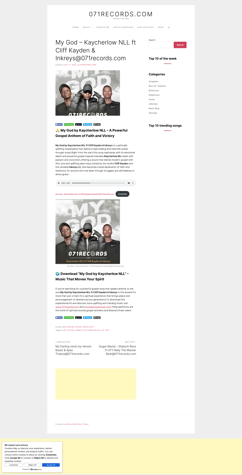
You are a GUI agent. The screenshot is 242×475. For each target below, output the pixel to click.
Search (152, 40)
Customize (13, 465)
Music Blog (88, 327)
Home (76, 27)
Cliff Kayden (68, 330)
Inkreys (79, 330)
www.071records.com (67, 307)
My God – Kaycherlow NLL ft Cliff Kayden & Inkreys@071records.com (84, 194)
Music (86, 27)
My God (105, 330)
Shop (161, 27)
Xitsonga (153, 113)
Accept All (51, 465)
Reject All (32, 465)
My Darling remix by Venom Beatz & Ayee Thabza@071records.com (73, 348)
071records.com (88, 65)
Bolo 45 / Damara (157, 86)
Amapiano (153, 81)
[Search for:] (168, 27)
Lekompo (153, 104)
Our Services (146, 27)
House (78, 327)
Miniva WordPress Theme (77, 424)
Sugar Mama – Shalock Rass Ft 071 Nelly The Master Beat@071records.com (117, 348)
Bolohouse (68, 327)
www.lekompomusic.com (97, 307)
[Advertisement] (95, 384)
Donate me (102, 27)
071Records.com (121, 14)
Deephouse (154, 95)
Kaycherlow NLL (92, 330)
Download (122, 194)
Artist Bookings (123, 27)
